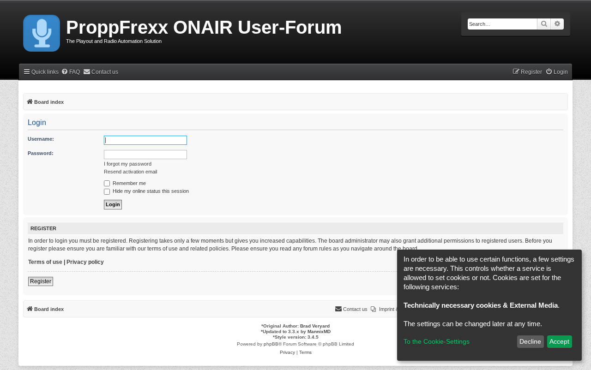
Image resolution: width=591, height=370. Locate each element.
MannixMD (319, 331)
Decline (530, 341)
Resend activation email (130, 171)
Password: (41, 153)
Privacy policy (85, 262)
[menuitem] (70, 72)
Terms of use (45, 262)
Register (40, 281)
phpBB (271, 343)
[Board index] (42, 31)
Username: (41, 139)
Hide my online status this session (150, 191)
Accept (559, 341)
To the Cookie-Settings (437, 341)
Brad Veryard (315, 325)
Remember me (128, 183)
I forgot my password (127, 164)
